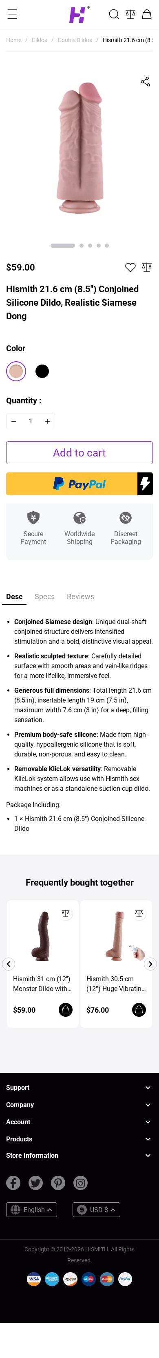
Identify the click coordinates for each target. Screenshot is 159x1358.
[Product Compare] (130, 14)
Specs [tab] (45, 596)
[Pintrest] (58, 1186)
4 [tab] (99, 246)
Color (15, 348)
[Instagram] (80, 1186)
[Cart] (147, 14)
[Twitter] (36, 1186)
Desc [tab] (14, 596)
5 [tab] (107, 246)
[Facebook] (13, 1186)
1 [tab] (63, 246)
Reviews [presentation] (80, 596)
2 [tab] (82, 246)
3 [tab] (90, 246)
